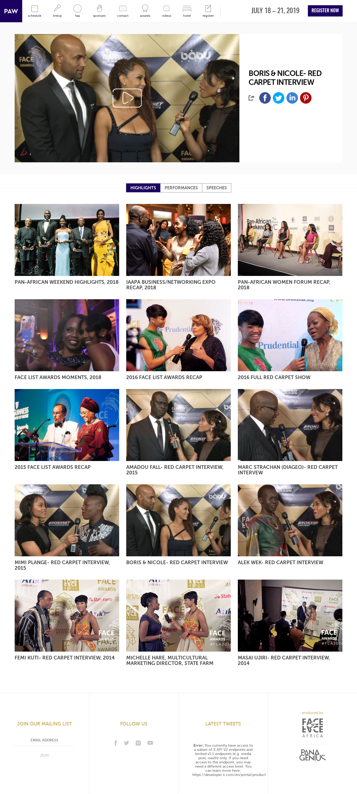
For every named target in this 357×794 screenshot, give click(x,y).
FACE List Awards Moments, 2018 (58, 377)
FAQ (77, 16)
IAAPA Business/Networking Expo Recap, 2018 (171, 284)
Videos (166, 16)
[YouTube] (150, 743)
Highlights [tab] (143, 188)
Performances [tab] (181, 188)
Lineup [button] (57, 16)
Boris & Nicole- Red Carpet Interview (177, 562)
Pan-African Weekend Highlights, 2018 (67, 282)
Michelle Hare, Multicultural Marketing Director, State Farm (170, 660)
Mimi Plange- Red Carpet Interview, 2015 (62, 565)
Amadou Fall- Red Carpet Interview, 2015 (174, 469)
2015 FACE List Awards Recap (53, 467)
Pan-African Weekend (11, 11)
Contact (123, 16)
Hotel (187, 16)
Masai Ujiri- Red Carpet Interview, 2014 (284, 660)
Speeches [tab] (216, 188)
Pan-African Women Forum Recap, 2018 (284, 284)
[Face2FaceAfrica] (312, 728)
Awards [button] (145, 16)
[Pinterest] (306, 98)
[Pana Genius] (312, 755)
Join (44, 755)
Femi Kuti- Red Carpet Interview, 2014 (65, 657)
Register (208, 16)
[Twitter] (278, 98)
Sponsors (99, 16)
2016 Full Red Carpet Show (274, 377)
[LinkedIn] (292, 98)
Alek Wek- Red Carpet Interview (280, 562)
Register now (325, 11)
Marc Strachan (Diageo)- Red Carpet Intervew (288, 469)
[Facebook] (265, 98)
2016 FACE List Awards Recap (164, 377)
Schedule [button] (34, 16)
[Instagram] (138, 743)
